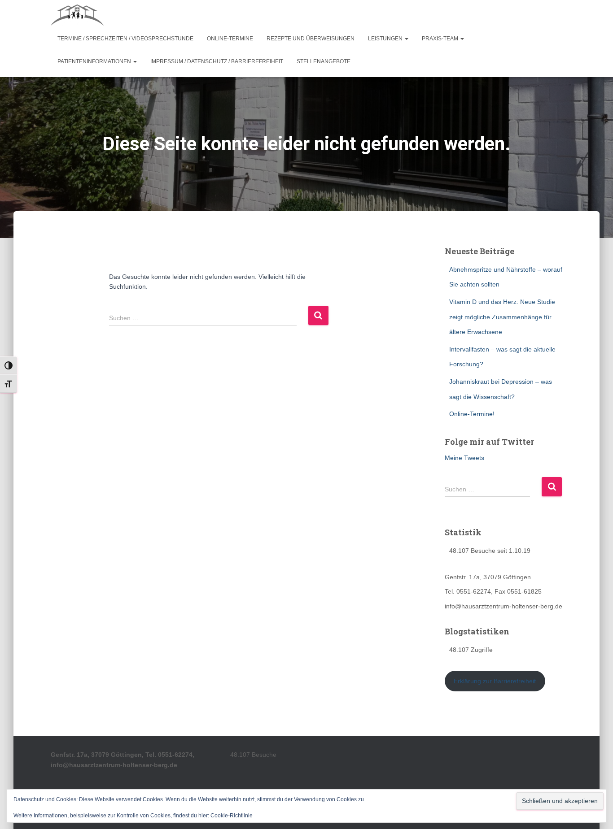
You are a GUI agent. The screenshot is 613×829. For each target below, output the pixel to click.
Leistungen (386, 38)
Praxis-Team (441, 38)
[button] (406, 38)
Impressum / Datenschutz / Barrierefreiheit (216, 61)
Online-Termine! (472, 413)
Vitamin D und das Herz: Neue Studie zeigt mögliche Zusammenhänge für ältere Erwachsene (502, 316)
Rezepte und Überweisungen (311, 38)
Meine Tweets (464, 457)
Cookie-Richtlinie (231, 815)
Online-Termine (230, 38)
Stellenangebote (323, 61)
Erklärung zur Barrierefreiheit (495, 681)
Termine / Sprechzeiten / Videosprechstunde (125, 38)
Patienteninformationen (94, 61)
